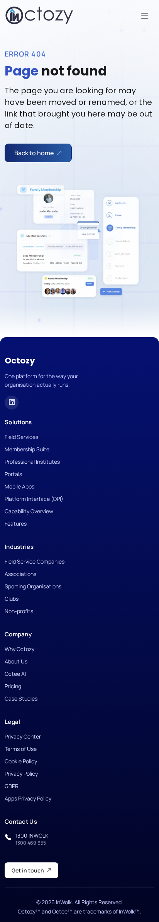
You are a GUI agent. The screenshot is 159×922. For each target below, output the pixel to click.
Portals (13, 474)
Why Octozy (19, 649)
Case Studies (21, 698)
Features (16, 523)
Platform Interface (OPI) (34, 498)
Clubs (12, 598)
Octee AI (15, 673)
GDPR (12, 786)
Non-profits (19, 611)
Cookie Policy (21, 761)
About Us (16, 661)
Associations (20, 574)
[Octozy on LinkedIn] (12, 403)
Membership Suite (27, 449)
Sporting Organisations (33, 586)
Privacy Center (23, 736)
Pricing (13, 686)
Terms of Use (21, 748)
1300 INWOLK (31, 839)
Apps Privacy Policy (28, 798)
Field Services (21, 436)
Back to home (34, 153)
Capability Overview (29, 511)
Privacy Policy (21, 773)
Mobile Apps (19, 486)
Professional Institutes (32, 461)
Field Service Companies (34, 561)
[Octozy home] (39, 15)
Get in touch (28, 870)
